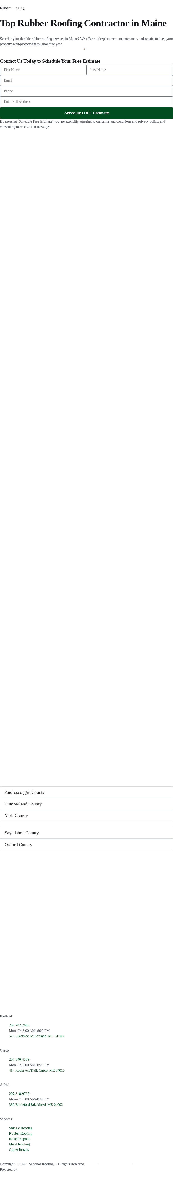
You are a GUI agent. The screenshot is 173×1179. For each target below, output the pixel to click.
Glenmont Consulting (33, 1169)
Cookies (92, 1164)
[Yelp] (30, 1001)
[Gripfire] (42, 1001)
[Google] (5, 1001)
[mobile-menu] (159, 9)
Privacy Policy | (111, 1164)
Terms (126, 1164)
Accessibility (142, 1164)
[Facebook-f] (17, 1001)
